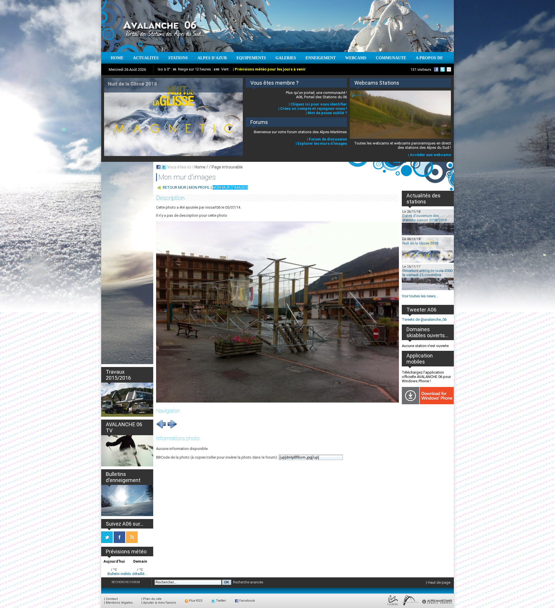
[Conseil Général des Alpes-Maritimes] (437, 605)
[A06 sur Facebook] (436, 69)
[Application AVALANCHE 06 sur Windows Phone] (428, 403)
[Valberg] (393, 605)
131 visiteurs (420, 69)
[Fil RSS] (132, 542)
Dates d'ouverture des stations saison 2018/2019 (424, 218)
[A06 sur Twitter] (442, 69)
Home (200, 167)
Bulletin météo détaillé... (127, 574)
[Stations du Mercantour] (410, 605)
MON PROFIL (199, 187)
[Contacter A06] (450, 69)
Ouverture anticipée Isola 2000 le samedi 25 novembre (427, 272)
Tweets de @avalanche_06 (424, 319)
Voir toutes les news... (420, 296)
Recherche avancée (248, 582)
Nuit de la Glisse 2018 (420, 243)
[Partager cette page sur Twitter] (164, 167)
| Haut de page (438, 582)
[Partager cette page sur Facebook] (158, 167)
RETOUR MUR (174, 187)
